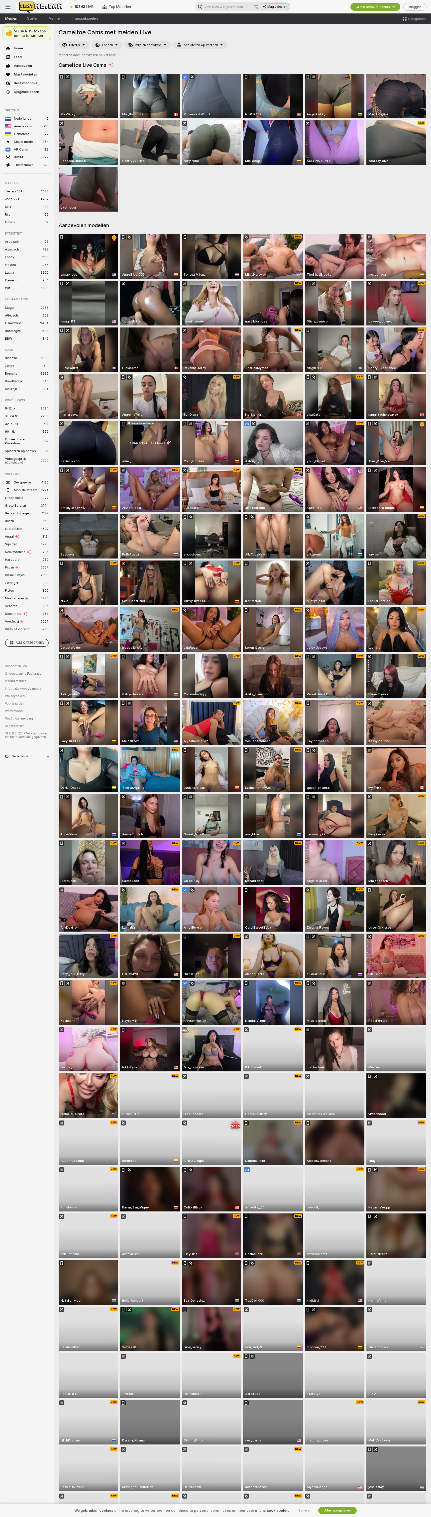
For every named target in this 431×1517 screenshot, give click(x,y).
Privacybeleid (15, 696)
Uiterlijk (74, 45)
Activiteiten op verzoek (201, 45)
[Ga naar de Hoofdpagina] (41, 6)
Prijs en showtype (148, 45)
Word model (14, 711)
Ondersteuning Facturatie (23, 673)
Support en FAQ (16, 666)
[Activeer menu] (8, 6)
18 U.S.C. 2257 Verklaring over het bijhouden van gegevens (26, 735)
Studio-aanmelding (19, 718)
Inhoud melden (15, 681)
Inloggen (415, 7)
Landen (107, 45)
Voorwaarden (14, 703)
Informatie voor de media (23, 688)
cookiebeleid (278, 1511)
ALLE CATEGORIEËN (30, 642)
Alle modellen (14, 726)
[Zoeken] (256, 6)
